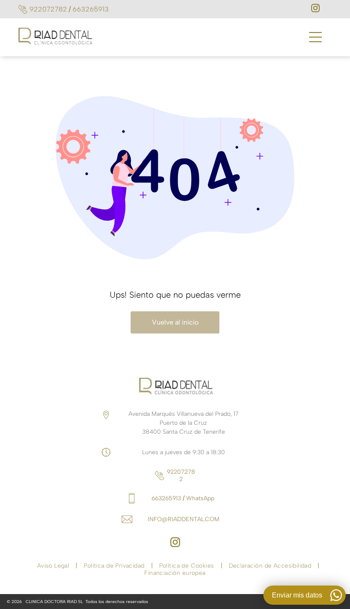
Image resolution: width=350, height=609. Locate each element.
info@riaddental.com (183, 519)
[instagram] (315, 9)
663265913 (91, 9)
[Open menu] (315, 37)
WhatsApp (200, 498)
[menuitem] (54, 565)
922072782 (48, 9)
